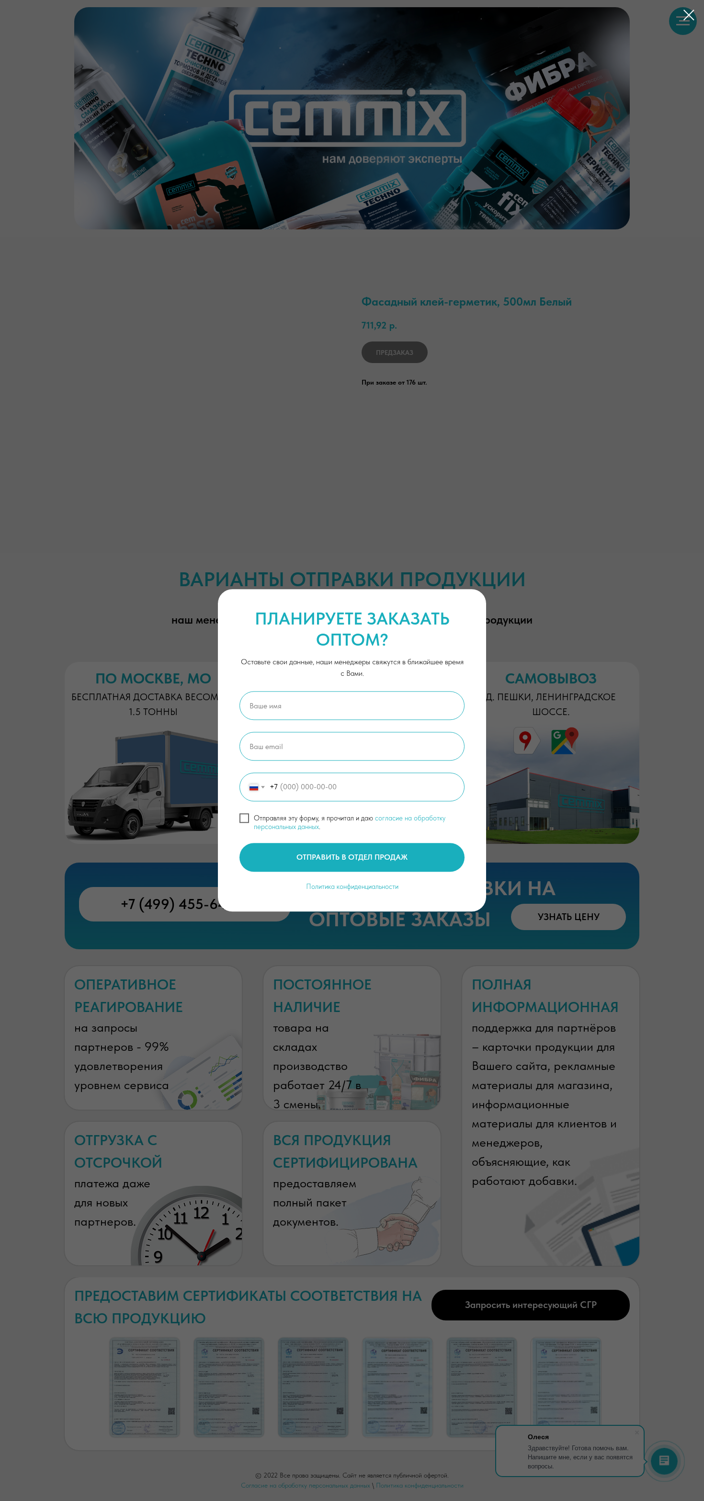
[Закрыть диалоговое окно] (689, 15)
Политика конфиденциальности (352, 886)
